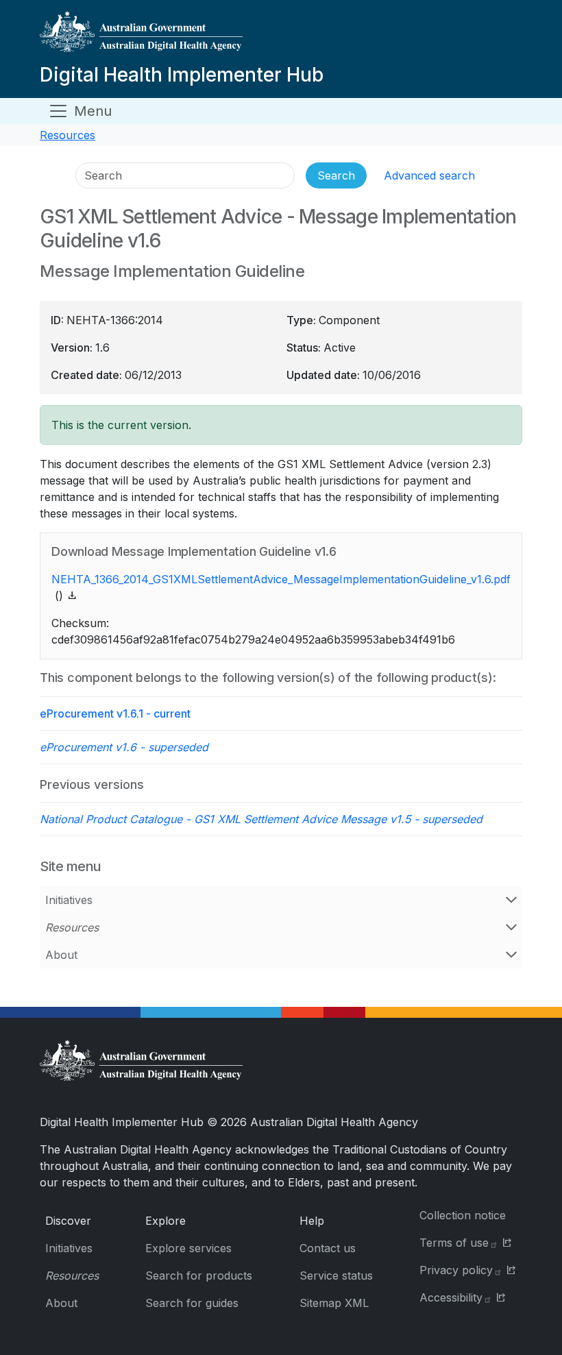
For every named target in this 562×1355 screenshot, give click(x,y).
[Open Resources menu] (511, 927)
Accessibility (450, 1297)
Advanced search (429, 175)
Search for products (198, 1275)
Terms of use (454, 1242)
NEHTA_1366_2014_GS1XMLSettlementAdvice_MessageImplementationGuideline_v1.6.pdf (281, 579)
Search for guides (192, 1303)
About (61, 955)
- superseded (124, 747)
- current (115, 713)
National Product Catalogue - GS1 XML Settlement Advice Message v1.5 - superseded (261, 819)
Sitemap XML (334, 1303)
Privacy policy (456, 1270)
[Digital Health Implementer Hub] (181, 37)
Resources (67, 135)
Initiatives (69, 900)
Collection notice (462, 1215)
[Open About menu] (511, 954)
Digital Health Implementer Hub (181, 74)
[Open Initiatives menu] (511, 900)
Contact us (328, 1248)
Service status (336, 1275)
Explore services (188, 1248)
